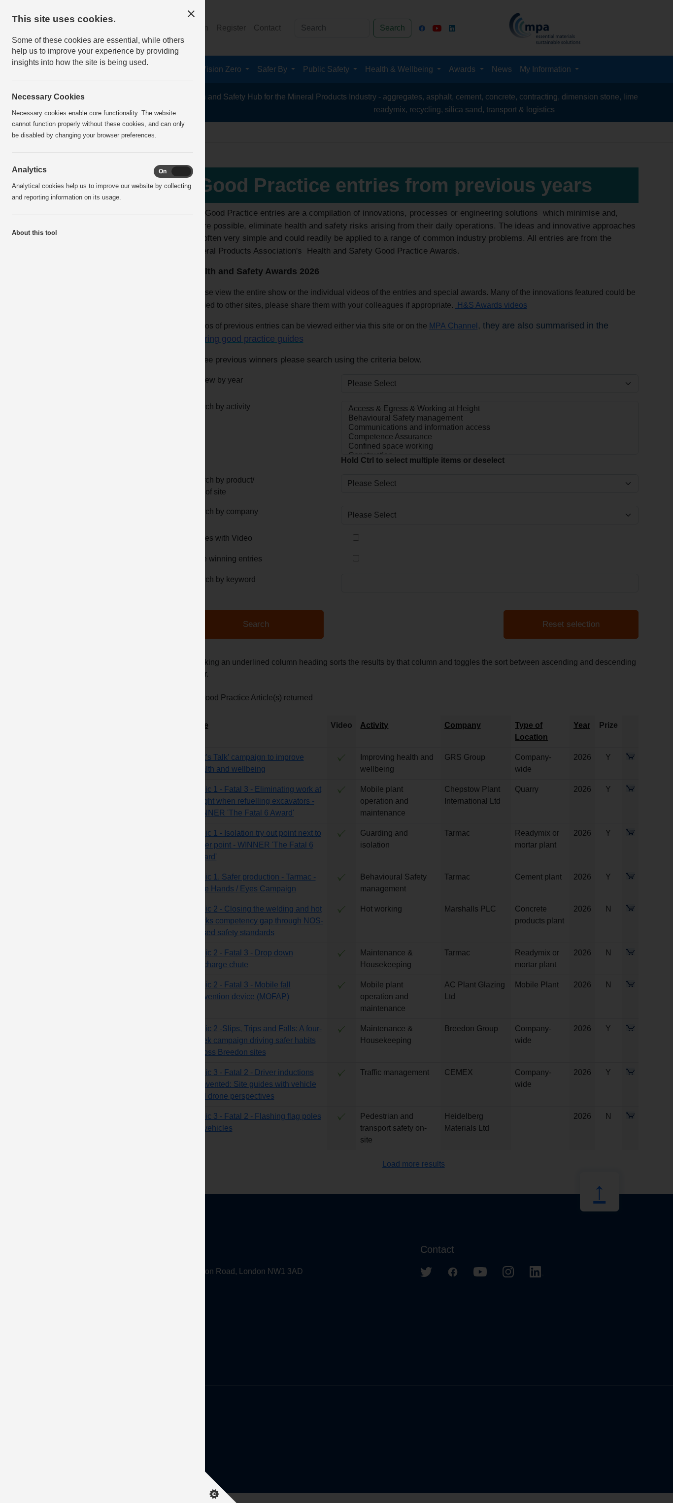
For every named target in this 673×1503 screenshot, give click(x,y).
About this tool (34, 232)
